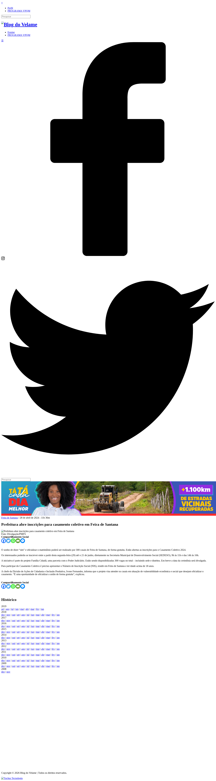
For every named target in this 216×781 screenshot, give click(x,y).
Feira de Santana (9, 517)
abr (27, 609)
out (13, 614)
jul (12, 609)
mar (32, 609)
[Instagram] (3, 259)
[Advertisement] (108, 720)
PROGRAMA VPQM (19, 11)
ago (7, 609)
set (2, 609)
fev (37, 609)
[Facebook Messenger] (22, 540)
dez (3, 614)
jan (42, 609)
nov (8, 614)
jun (17, 609)
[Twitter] (108, 473)
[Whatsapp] (13, 540)
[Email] (17, 540)
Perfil (10, 8)
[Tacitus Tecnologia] (12, 778)
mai (22, 609)
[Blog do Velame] (19, 24)
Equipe (11, 32)
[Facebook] (108, 255)
